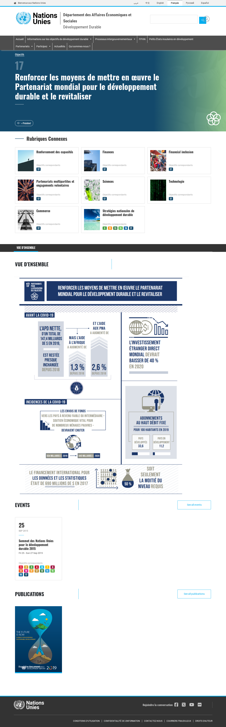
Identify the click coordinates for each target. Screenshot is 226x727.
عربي (136, 3)
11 (110, 228)
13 (115, 228)
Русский (190, 3)
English (160, 3)
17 (39, 169)
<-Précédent (26, 123)
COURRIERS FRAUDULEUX (178, 721)
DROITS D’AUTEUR (203, 721)
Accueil (19, 39)
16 (126, 228)
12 (37, 570)
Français (175, 3)
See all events (194, 504)
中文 (147, 3)
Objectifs (19, 54)
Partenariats (22, 46)
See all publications (194, 593)
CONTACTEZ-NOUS (153, 721)
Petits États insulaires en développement (171, 39)
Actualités (59, 46)
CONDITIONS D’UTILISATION (86, 721)
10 (26, 570)
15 (121, 228)
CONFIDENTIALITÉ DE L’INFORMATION (122, 721)
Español (205, 3)
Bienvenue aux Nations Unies (32, 3)
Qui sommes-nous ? (79, 46)
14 (47, 570)
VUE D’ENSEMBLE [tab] (26, 248)
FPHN (142, 39)
